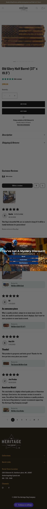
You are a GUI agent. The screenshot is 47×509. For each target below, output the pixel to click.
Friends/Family (23, 259)
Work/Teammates (23, 263)
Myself (23, 256)
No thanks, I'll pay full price (23, 265)
